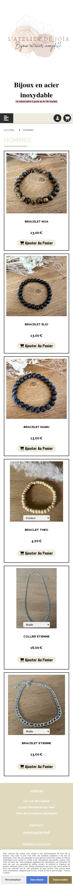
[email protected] (36, 832)
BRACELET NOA (36, 221)
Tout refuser (37, 879)
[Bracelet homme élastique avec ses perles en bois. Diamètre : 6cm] (36, 491)
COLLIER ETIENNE (36, 636)
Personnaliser (13, 879)
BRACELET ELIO (36, 324)
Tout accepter (60, 879)
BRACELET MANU (36, 427)
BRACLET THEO (36, 530)
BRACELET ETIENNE (36, 743)
